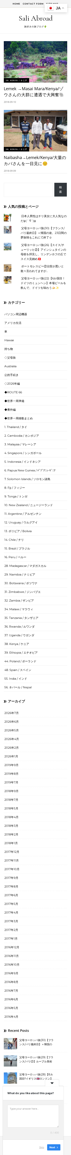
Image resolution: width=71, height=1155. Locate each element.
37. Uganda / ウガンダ (19, 635)
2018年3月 (11, 826)
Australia (10, 366)
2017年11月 (11, 860)
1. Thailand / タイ (15, 427)
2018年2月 (11, 834)
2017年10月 (12, 869)
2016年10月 (12, 964)
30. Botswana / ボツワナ (20, 583)
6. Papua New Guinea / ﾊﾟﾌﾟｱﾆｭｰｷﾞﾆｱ (29, 470)
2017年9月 (11, 878)
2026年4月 (11, 739)
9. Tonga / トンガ (15, 496)
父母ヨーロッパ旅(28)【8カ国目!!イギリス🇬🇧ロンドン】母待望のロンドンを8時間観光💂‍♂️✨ (36, 1077)
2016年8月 (11, 982)
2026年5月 (11, 730)
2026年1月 (11, 756)
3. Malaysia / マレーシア (20, 444)
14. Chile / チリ (14, 540)
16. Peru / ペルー (15, 557)
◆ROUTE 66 (13, 392)
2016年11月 (11, 956)
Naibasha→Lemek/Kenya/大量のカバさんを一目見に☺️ (35, 160)
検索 (60, 189)
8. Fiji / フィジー (14, 488)
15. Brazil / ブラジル (17, 548)
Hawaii (9, 340)
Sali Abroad (36, 18)
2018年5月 (11, 808)
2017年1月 (11, 938)
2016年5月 (11, 1008)
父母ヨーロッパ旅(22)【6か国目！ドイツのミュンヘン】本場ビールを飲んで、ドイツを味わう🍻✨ (43, 283)
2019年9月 (11, 765)
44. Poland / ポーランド (20, 661)
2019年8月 (11, 773)
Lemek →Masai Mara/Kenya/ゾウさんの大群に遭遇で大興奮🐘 (34, 91)
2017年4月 (11, 912)
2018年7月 (11, 800)
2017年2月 (11, 930)
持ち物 (8, 349)
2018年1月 (11, 843)
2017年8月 (11, 886)
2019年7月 (11, 782)
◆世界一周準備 (14, 401)
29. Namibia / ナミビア (19, 574)
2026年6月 (11, 721)
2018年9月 (11, 791)
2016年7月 (11, 990)
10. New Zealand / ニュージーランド (28, 505)
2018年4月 (11, 817)
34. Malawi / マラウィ (18, 609)
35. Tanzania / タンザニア (21, 618)
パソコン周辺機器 (15, 314)
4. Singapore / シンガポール (23, 453)
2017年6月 (11, 895)
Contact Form (33, 3)
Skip (41, 1147)
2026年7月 (11, 713)
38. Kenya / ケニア (16, 80)
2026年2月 (11, 747)
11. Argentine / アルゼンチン (22, 514)
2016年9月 (11, 973)
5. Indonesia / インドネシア (22, 461)
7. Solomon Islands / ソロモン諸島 (27, 479)
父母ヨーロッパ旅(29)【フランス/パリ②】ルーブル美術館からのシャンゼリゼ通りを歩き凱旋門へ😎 (36, 1060)
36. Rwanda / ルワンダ (19, 626)
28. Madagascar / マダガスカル (25, 566)
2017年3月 (11, 921)
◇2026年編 (12, 383)
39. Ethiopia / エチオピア (21, 652)
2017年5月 (11, 904)
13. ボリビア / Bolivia (18, 531)
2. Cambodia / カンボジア (21, 435)
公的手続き (11, 375)
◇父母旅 (10, 357)
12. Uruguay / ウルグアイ (21, 522)
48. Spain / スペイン (17, 670)
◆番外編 (10, 409)
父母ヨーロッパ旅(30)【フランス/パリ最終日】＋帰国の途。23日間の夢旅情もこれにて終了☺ (44, 232)
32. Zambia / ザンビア (19, 600)
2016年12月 (11, 947)
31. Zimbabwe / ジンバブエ (22, 592)
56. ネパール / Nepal (18, 687)
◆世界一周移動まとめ (18, 418)
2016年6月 (11, 999)
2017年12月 (11, 852)
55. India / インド (15, 678)
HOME (16, 3)
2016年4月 (11, 1016)
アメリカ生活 (12, 323)
